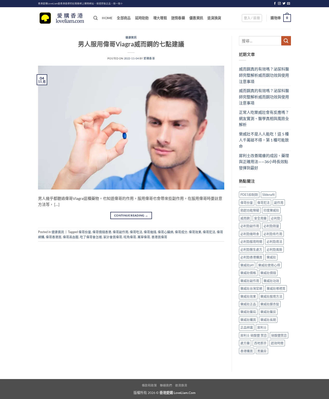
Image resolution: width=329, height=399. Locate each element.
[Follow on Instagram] (279, 3)
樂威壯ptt (247, 265)
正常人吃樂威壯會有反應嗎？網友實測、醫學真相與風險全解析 (264, 118)
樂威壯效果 (248, 296)
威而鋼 (245, 218)
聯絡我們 (166, 385)
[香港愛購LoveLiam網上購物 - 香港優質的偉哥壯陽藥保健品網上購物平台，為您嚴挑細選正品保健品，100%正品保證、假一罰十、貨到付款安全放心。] (62, 18)
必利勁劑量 (271, 226)
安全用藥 (260, 218)
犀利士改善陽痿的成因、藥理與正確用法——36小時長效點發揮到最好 (264, 161)
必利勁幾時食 (249, 234)
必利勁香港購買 (251, 257)
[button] (252, 18)
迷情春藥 (178, 18)
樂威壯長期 (268, 320)
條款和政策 (149, 385)
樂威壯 (271, 257)
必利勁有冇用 (272, 234)
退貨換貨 (214, 18)
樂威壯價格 (248, 273)
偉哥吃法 (136, 232)
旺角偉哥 (130, 237)
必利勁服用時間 (251, 241)
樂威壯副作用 (249, 281)
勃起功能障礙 (249, 210)
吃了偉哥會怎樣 (91, 237)
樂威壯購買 (248, 320)
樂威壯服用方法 (271, 296)
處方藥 (245, 343)
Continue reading (131, 215)
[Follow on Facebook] (274, 3)
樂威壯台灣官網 (251, 288)
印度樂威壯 (271, 210)
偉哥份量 (85, 232)
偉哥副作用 (120, 232)
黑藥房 (262, 351)
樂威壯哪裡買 (276, 288)
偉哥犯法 (209, 232)
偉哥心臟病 (165, 232)
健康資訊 (131, 37)
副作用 (278, 202)
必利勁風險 (274, 249)
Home (107, 18)
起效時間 (277, 343)
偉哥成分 (181, 232)
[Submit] (286, 40)
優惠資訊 (196, 18)
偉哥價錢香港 (101, 232)
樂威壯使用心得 (269, 265)
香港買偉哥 (159, 237)
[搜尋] (95, 18)
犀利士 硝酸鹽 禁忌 (253, 335)
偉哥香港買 (53, 237)
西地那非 (260, 343)
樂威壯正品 (248, 304)
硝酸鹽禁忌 (279, 335)
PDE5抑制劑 (249, 194)
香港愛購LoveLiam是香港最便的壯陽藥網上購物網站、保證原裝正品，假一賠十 (80, 3)
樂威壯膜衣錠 (269, 304)
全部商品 (124, 18)
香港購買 (246, 351)
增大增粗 (160, 18)
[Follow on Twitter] (284, 3)
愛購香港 (149, 58)
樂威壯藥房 (268, 312)
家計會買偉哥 (112, 237)
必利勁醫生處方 (251, 249)
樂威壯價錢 (268, 273)
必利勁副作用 (249, 226)
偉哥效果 (195, 232)
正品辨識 (246, 327)
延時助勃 (142, 18)
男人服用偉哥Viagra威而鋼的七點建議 (131, 44)
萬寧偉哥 (144, 237)
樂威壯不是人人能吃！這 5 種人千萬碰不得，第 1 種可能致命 (264, 140)
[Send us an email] (288, 3)
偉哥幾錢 (150, 232)
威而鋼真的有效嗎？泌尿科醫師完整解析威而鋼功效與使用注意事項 (264, 75)
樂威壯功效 (271, 281)
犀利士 (262, 327)
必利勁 (275, 218)
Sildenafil (268, 194)
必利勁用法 (274, 241)
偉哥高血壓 (71, 237)
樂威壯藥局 (248, 312)
